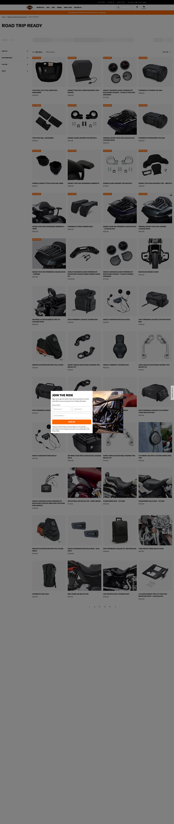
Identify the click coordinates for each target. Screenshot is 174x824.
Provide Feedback (172, 392)
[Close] (120, 394)
